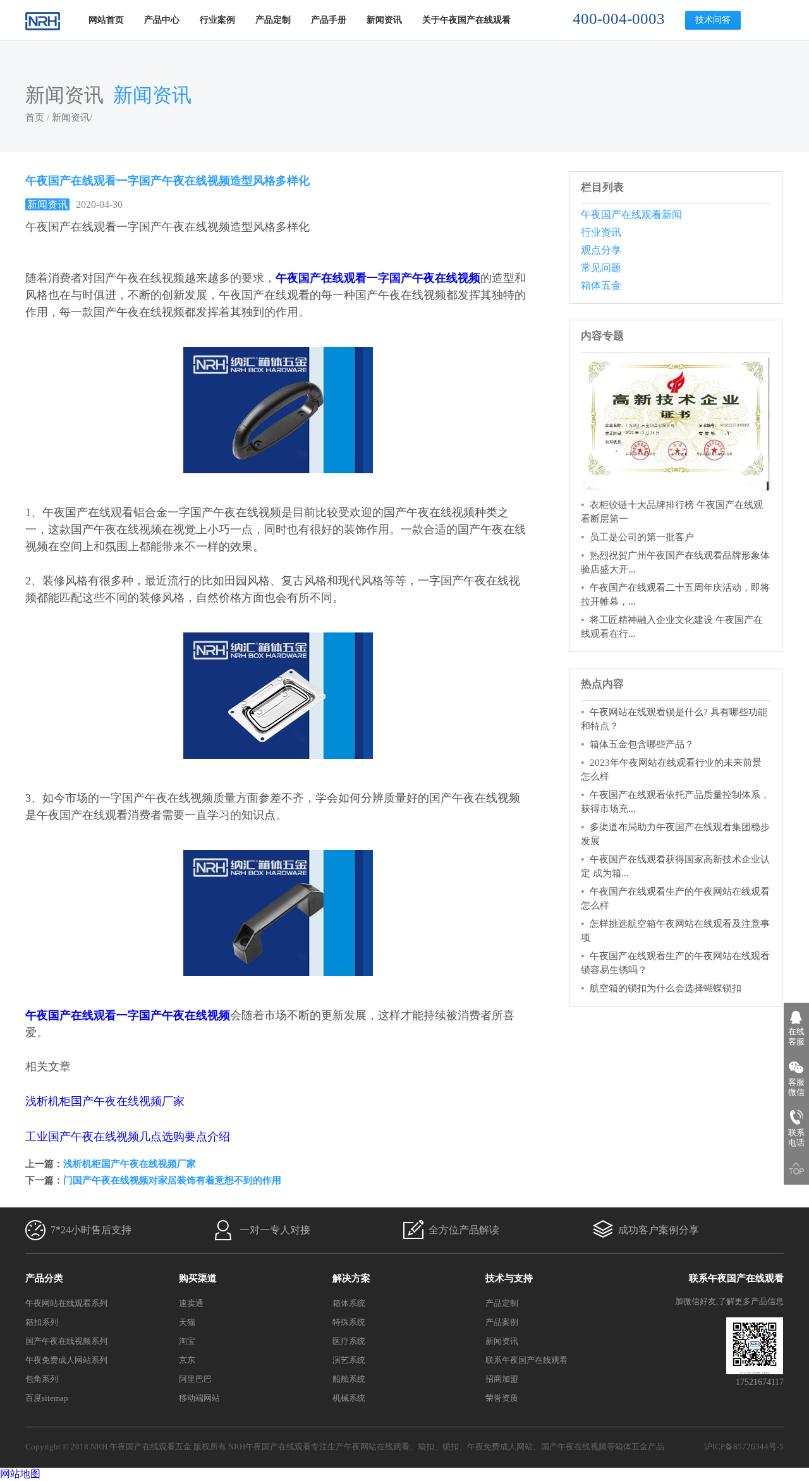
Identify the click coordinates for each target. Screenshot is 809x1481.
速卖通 (191, 1303)
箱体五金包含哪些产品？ (642, 744)
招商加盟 (501, 1379)
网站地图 (20, 1473)
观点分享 (601, 250)
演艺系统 (348, 1360)
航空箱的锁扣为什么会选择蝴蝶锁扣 (665, 988)
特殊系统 (348, 1322)
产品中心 (161, 20)
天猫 (187, 1322)
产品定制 (273, 20)
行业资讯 (601, 232)
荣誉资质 (501, 1398)
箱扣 (426, 1446)
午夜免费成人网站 (500, 1446)
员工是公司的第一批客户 (642, 537)
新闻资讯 (384, 20)
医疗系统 (348, 1341)
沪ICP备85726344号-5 (744, 1446)
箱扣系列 (41, 1322)
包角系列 (41, 1379)
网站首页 (106, 20)
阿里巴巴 (195, 1379)
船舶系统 (348, 1379)
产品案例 (501, 1322)
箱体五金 (601, 285)
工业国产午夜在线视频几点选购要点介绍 (127, 1136)
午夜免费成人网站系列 (66, 1360)
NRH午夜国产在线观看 (269, 1446)
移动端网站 (199, 1398)
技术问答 (713, 20)
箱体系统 (348, 1303)
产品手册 (328, 20)
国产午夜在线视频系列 (66, 1341)
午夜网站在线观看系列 (66, 1303)
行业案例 (217, 20)
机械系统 (348, 1398)
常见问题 (601, 267)
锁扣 (450, 1446)
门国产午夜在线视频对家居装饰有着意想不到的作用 (172, 1180)
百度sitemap (46, 1398)
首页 (34, 117)
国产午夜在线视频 (574, 1446)
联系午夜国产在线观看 (526, 1360)
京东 (187, 1360)
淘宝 (187, 1341)
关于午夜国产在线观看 (466, 20)
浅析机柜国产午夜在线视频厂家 (105, 1101)
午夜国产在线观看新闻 (631, 214)
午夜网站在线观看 (377, 1446)
